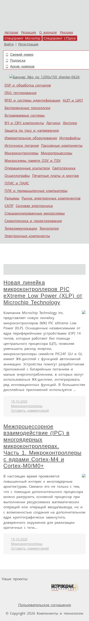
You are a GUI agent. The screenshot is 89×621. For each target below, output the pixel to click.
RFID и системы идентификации (32, 100)
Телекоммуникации (21, 228)
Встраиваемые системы (25, 115)
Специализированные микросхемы (35, 213)
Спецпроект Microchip (22, 38)
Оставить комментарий (30, 411)
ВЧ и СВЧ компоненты (24, 123)
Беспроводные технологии (27, 107)
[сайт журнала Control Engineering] (13, 596)
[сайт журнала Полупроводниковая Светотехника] (28, 587)
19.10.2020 (19, 401)
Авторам (11, 32)
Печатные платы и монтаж (55, 175)
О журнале (48, 32)
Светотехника (63, 168)
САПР (9, 205)
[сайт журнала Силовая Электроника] (44, 579)
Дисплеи (70, 123)
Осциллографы (17, 175)
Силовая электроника (34, 205)
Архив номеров (22, 66)
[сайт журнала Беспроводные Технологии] (64, 587)
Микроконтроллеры (22, 153)
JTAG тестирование (21, 92)
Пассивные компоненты (62, 145)
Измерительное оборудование (31, 138)
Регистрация (28, 44)
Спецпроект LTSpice (60, 38)
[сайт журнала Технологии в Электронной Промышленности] (74, 579)
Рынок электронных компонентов (51, 198)
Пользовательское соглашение (44, 605)
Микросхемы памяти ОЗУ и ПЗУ (33, 160)
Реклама (66, 32)
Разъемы (12, 198)
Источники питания (22, 145)
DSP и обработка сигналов (28, 85)
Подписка (17, 60)
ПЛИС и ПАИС (17, 183)
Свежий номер (21, 54)
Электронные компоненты (27, 235)
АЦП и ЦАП (73, 100)
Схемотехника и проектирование (33, 220)
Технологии (49, 228)
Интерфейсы (70, 138)
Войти (9, 44)
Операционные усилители (27, 168)
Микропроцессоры (56, 153)
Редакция (28, 32)
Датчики (53, 123)
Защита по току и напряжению (32, 130)
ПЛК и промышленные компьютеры (36, 190)
